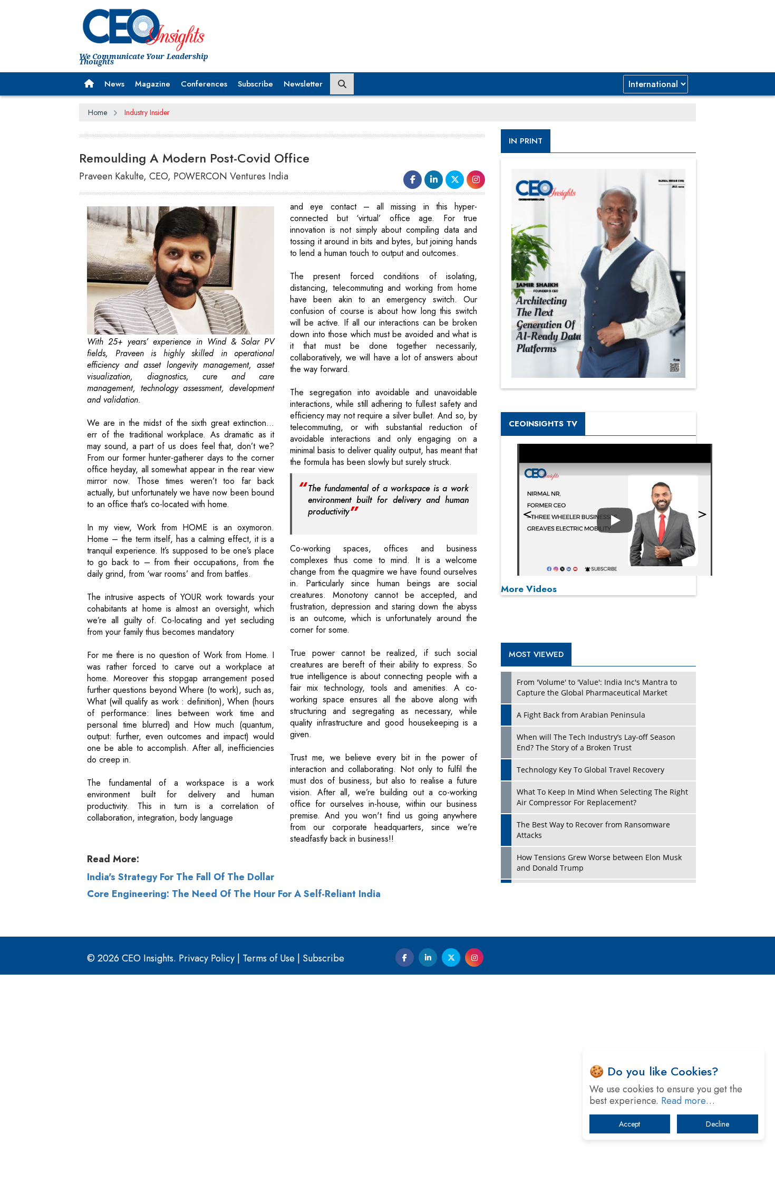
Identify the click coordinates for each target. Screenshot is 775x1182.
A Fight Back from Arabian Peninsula (581, 715)
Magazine (152, 84)
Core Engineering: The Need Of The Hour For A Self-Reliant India (234, 894)
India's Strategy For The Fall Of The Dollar (180, 877)
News (114, 84)
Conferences (204, 84)
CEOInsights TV (543, 424)
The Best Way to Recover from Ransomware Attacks (593, 829)
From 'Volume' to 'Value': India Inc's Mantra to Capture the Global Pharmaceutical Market (597, 687)
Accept (629, 1124)
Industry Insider (147, 112)
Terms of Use (269, 958)
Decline (717, 1124)
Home (97, 112)
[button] (89, 84)
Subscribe (255, 84)
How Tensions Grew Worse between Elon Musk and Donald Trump (599, 862)
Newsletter (303, 84)
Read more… (688, 1101)
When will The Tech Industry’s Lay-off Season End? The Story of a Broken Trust (596, 742)
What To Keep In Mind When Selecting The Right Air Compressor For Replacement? (602, 797)
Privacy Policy (207, 958)
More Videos (529, 589)
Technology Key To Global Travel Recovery (590, 770)
